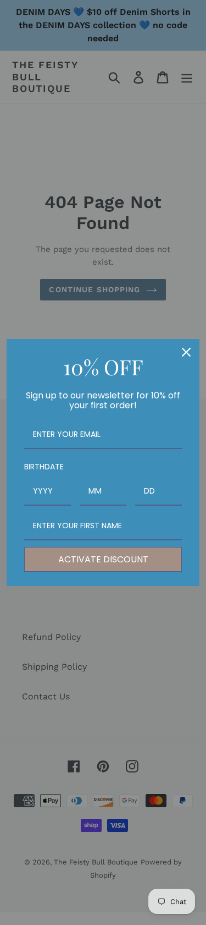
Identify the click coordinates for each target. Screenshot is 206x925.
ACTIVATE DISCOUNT (103, 559)
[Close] (186, 352)
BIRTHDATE (44, 466)
